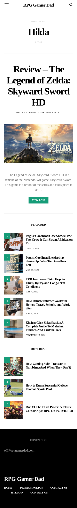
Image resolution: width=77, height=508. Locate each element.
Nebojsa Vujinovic (26, 112)
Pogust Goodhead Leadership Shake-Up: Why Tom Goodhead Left (46, 261)
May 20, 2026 (32, 270)
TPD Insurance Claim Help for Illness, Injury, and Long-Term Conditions (45, 283)
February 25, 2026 (35, 335)
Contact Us (59, 487)
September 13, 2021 (51, 112)
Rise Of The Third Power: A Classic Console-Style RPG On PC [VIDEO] (49, 408)
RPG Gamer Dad (38, 5)
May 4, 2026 (32, 292)
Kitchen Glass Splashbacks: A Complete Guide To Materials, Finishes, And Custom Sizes (45, 326)
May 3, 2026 (32, 313)
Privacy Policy (31, 487)
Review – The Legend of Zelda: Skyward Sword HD (38, 86)
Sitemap (17, 492)
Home (8, 487)
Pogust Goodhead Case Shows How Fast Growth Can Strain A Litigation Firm (49, 239)
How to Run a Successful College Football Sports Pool (46, 387)
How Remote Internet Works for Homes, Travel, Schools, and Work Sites (48, 304)
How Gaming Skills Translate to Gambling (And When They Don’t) (48, 365)
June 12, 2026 (32, 248)
